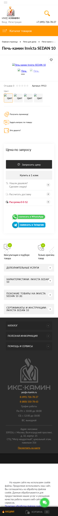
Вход (4, 22)
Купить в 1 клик (29, 175)
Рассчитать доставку (20, 194)
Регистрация (14, 22)
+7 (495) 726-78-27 (46, 22)
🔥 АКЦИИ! (8, 511)
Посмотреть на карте (29, 448)
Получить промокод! (19, 114)
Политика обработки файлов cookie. (24, 506)
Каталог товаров (20, 31)
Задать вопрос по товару (21, 122)
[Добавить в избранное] (51, 60)
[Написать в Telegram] (29, 227)
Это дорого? (15, 130)
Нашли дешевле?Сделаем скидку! (17, 185)
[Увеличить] (29, 65)
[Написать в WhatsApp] (29, 219)
